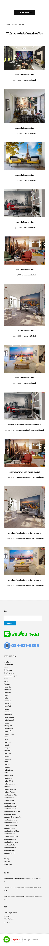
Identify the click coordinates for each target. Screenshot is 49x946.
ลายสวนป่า (7, 742)
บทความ (6, 678)
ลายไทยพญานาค (9, 784)
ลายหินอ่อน (7, 751)
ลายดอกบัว (7, 701)
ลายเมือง (6, 762)
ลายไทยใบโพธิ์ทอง (9, 792)
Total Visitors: (9, 919)
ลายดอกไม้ (7, 703)
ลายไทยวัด (7, 787)
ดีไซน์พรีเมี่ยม (8, 670)
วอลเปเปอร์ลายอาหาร (11, 842)
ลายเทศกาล (7, 759)
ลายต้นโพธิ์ (7, 706)
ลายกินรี (6, 695)
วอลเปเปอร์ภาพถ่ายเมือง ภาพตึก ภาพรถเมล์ (24, 424)
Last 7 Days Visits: (10, 913)
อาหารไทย (7, 861)
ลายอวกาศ (7, 753)
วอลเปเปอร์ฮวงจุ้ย (9, 850)
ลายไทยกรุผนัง (8, 776)
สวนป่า (6, 856)
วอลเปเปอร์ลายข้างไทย (11, 823)
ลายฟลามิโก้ (7, 731)
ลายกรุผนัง (7, 687)
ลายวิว (6, 739)
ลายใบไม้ (6, 773)
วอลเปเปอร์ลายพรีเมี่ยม (11, 831)
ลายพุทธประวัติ (8, 728)
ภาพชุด (6, 681)
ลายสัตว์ (6, 745)
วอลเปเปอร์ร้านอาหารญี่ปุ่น (12, 817)
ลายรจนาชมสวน (9, 734)
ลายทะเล (6, 709)
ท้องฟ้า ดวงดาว (9, 673)
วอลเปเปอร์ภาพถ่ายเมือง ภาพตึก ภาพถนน (24, 471)
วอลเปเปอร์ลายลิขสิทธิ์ (11, 836)
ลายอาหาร (7, 756)
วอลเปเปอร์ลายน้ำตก (10, 825)
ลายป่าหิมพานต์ (9, 720)
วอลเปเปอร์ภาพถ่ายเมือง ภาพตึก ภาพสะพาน (24, 533)
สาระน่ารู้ (6, 859)
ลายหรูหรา (7, 748)
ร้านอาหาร (7, 684)
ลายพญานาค (8, 726)
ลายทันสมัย (7, 712)
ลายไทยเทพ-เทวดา (10, 789)
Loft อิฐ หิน (7, 662)
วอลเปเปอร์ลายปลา (10, 828)
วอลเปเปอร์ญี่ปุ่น (9, 800)
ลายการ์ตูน (7, 692)
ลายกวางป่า (7, 690)
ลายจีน (6, 698)
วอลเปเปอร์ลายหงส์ (10, 839)
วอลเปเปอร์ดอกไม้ (9, 803)
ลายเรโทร (7, 764)
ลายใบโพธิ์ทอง (8, 770)
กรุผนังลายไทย (8, 665)
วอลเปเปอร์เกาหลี (9, 853)
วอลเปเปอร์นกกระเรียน (11, 806)
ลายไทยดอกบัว (8, 778)
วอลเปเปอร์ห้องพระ (10, 848)
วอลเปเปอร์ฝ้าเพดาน (10, 809)
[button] (24, 12)
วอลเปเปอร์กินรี (9, 798)
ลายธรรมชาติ (8, 715)
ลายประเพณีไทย (9, 717)
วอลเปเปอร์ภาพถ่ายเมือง (24, 74)
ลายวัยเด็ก (7, 737)
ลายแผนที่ (7, 767)
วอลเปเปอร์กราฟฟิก (10, 795)
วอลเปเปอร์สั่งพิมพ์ (30, 80)
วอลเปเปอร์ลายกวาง (10, 820)
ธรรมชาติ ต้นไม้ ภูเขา (10, 676)
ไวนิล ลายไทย (8, 864)
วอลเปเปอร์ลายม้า (9, 834)
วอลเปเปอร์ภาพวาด (10, 814)
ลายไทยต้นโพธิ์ (8, 781)
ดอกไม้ (6, 667)
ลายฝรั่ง (6, 723)
